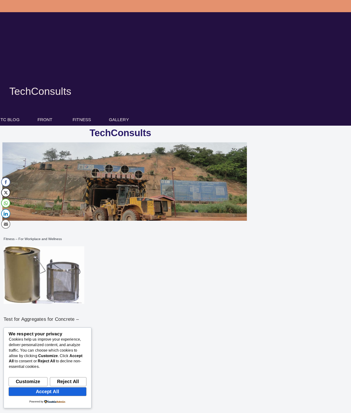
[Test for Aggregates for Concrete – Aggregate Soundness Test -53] (44, 275)
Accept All (47, 391)
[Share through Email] (5, 224)
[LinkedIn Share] (5, 213)
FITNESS (82, 119)
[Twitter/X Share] (5, 192)
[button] (46, 119)
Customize (28, 381)
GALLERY (119, 119)
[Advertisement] (175, 54)
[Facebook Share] (5, 182)
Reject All (68, 381)
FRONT (45, 119)
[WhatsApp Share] (5, 203)
